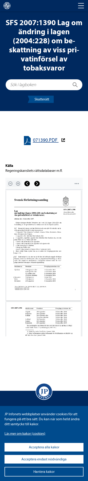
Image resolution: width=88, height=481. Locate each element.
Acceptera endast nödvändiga (44, 459)
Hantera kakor (44, 472)
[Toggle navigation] (81, 5)
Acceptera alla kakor (44, 447)
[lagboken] (7, 5)
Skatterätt (42, 99)
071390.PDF (46, 140)
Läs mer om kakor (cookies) (25, 434)
